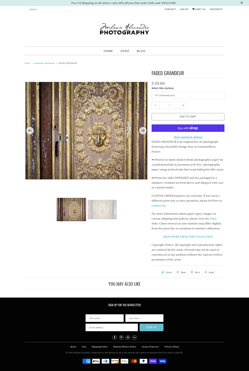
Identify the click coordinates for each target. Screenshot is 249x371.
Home (108, 51)
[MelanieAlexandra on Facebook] (114, 337)
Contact (170, 9)
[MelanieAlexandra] (124, 30)
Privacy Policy (171, 346)
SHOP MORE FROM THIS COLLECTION (188, 236)
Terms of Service (150, 346)
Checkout (216, 9)
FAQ (84, 346)
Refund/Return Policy (124, 346)
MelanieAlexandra (81, 352)
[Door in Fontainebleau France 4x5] (86, 131)
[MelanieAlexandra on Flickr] (134, 337)
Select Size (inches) (163, 88)
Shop (125, 51)
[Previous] (30, 130)
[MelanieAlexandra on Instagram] (128, 337)
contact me (159, 205)
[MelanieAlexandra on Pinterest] (121, 337)
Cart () (200, 9)
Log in (184, 9)
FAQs (213, 218)
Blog (141, 51)
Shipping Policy (100, 346)
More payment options (188, 137)
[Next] (143, 130)
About (73, 346)
